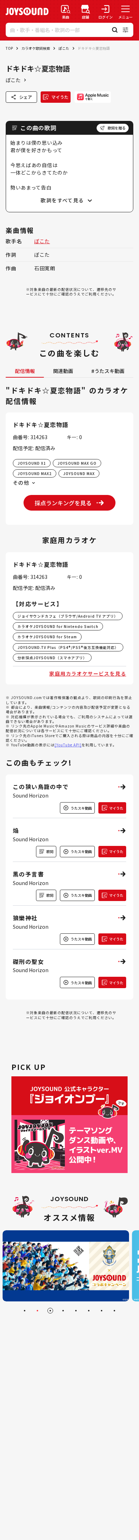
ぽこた (63, 48)
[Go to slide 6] (88, 1310)
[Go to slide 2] (37, 1310)
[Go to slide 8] (114, 1310)
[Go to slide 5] (76, 1310)
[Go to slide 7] (101, 1310)
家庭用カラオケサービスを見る (87, 673)
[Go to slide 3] (50, 1310)
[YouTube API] (68, 744)
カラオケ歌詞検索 (35, 48)
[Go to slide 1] (24, 1310)
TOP (9, 48)
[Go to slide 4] (63, 1310)
